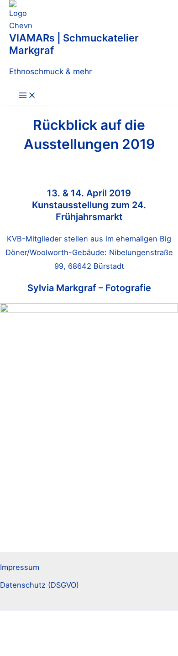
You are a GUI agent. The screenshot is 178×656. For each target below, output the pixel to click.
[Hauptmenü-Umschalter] (27, 96)
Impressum (19, 567)
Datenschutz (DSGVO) (39, 584)
